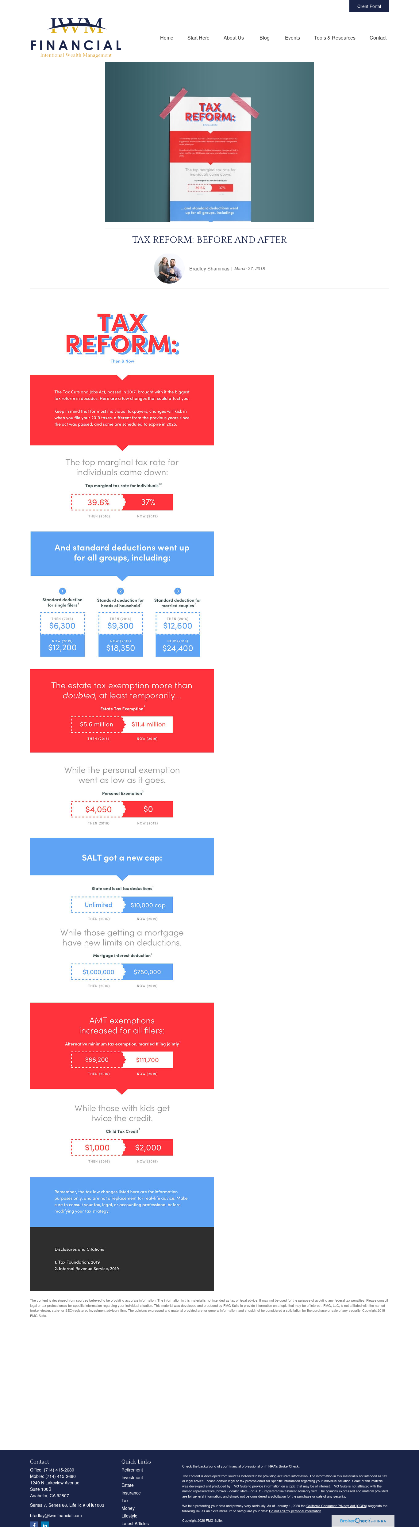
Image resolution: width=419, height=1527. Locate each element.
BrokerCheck (289, 1466)
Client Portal (369, 6)
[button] (167, 37)
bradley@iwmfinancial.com (56, 1515)
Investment (132, 1477)
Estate (127, 1485)
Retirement (132, 1470)
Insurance (131, 1493)
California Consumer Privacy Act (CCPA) (336, 1505)
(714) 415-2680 (59, 1470)
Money (128, 1508)
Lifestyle (129, 1516)
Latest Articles (135, 1523)
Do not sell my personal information (295, 1510)
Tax (125, 1500)
